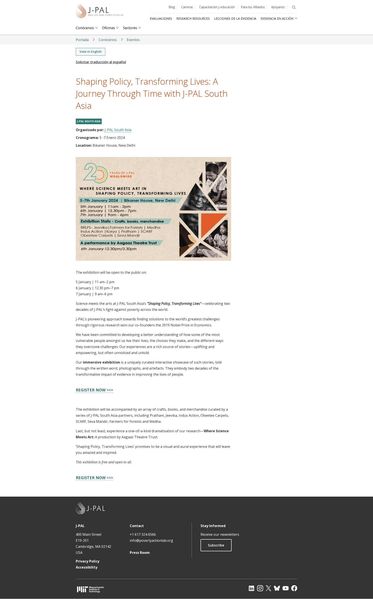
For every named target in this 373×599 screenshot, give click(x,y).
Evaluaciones (161, 18)
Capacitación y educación (217, 7)
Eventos (133, 39)
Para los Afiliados (253, 7)
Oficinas (108, 28)
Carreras (187, 7)
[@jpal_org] (260, 588)
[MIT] (90, 589)
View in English (90, 51)
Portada (82, 39)
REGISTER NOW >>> (94, 389)
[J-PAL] (99, 12)
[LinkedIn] (251, 588)
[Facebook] (294, 588)
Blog (172, 7)
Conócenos (85, 28)
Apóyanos (278, 7)
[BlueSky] (277, 588)
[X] (268, 588)
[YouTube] (286, 588)
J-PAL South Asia (88, 121)
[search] (293, 7)
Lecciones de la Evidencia (235, 18)
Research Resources (193, 18)
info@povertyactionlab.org (151, 540)
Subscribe (216, 545)
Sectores (130, 28)
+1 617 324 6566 (143, 534)
